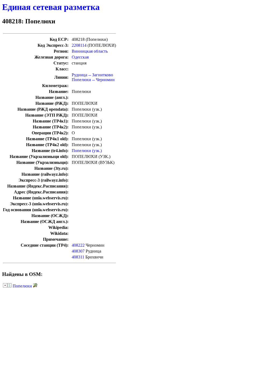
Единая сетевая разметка (51, 7)
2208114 (79, 45)
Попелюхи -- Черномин (93, 79)
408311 (78, 257)
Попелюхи (22, 286)
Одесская (80, 57)
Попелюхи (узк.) (87, 150)
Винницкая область (90, 51)
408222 (78, 245)
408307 (78, 251)
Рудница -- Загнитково (92, 75)
